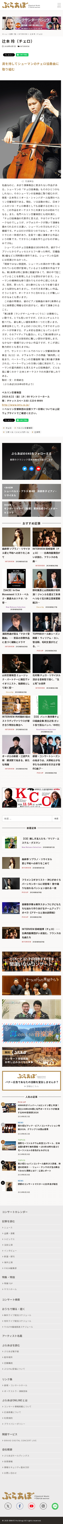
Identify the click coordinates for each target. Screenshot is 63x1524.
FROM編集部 (10, 1268)
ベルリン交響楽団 (24, 428)
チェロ (8, 428)
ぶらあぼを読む (11, 1345)
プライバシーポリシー (14, 1423)
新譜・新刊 (9, 1256)
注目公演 (8, 1244)
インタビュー (10, 1250)
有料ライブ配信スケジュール (17, 1320)
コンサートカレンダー (15, 1212)
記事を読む (8, 1221)
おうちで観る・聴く (13, 1309)
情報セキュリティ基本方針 (16, 1467)
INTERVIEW (25, 46)
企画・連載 (9, 1233)
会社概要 (7, 1449)
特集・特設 (8, 1277)
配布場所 (8, 1357)
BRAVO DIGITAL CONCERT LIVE (20, 1440)
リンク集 (7, 1379)
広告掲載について (12, 1412)
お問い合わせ (10, 1472)
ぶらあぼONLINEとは (15, 1400)
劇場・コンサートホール (15, 1385)
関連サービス (10, 1434)
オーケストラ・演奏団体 (15, 1391)
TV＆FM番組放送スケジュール (18, 1326)
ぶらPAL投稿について (14, 1368)
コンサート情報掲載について (17, 1406)
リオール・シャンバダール (17, 432)
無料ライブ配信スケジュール (17, 1315)
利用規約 (8, 1418)
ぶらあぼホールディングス (16, 1455)
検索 (56, 818)
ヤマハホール (10, 1289)
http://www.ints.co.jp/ (16, 404)
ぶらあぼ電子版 (11, 1351)
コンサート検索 (11, 1299)
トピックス (9, 1239)
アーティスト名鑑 (12, 1336)
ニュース (8, 1227)
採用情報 (8, 1461)
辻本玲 (37, 432)
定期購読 (8, 1363)
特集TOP (8, 1283)
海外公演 (8, 1262)
